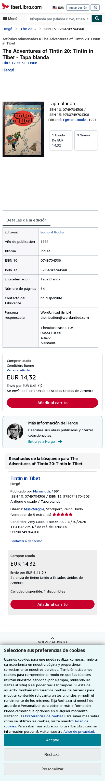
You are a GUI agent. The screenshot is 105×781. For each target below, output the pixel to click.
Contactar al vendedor (26, 541)
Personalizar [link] (52, 769)
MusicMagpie (34, 509)
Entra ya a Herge (41, 441)
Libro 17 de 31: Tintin (20, 62)
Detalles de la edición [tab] (26, 219)
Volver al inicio (52, 642)
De (58, 140)
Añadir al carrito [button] (52, 402)
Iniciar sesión (78, 7)
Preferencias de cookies (44, 716)
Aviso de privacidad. (79, 731)
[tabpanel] (50, 287)
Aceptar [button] (52, 740)
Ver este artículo (18, 370)
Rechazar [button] (52, 754)
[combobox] (59, 18)
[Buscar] (97, 18)
